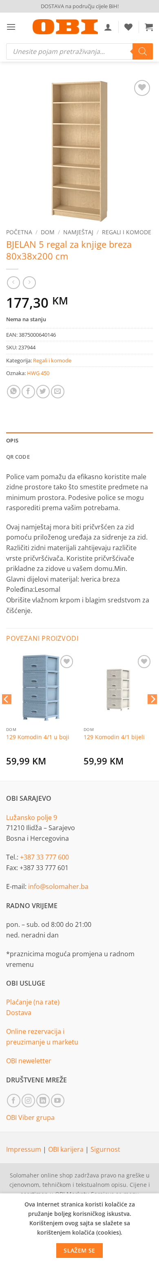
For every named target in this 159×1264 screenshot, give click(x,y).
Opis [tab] (12, 440)
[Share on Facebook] (28, 391)
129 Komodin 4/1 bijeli (114, 737)
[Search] (142, 51)
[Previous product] (29, 282)
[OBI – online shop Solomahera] (65, 26)
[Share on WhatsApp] (13, 391)
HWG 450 (38, 373)
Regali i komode (126, 232)
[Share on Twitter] (43, 391)
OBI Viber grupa (30, 1117)
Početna (19, 232)
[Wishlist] (128, 27)
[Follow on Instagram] (28, 1100)
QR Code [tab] (18, 456)
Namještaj (78, 232)
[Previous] (6, 715)
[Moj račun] (108, 27)
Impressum (24, 1149)
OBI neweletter (28, 1060)
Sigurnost (105, 1149)
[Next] (152, 715)
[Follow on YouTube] (57, 1100)
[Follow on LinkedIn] (43, 1100)
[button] (11, 27)
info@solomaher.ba (58, 886)
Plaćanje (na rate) (33, 1001)
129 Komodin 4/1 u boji (37, 737)
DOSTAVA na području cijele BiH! (80, 6)
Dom (48, 232)
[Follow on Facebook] (13, 1100)
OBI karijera (66, 1149)
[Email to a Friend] (57, 391)
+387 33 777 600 (44, 857)
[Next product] (13, 282)
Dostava (18, 1012)
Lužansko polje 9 (31, 817)
